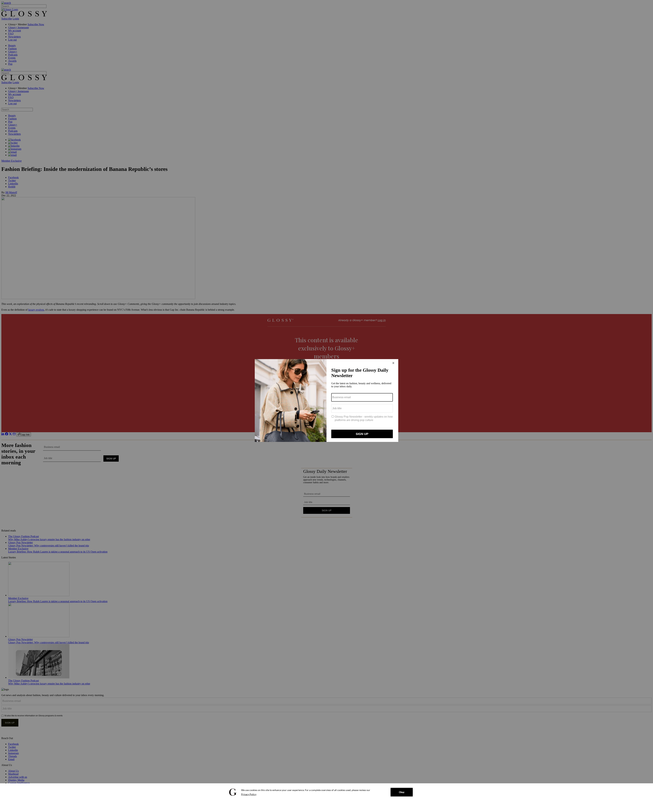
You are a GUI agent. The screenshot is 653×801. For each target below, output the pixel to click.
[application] (326, 792)
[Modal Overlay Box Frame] (326, 400)
